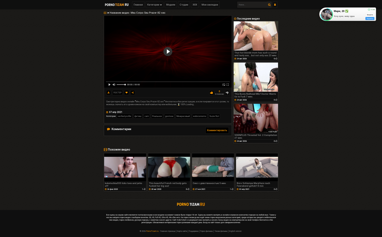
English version (235, 231)
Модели (170, 4)
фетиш (137, 116)
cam (147, 116)
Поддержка (193, 231)
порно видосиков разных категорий (225, 217)
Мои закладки (210, 4)
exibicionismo (199, 116)
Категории (153, 4)
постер (117, 92)
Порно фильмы (206, 231)
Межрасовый (183, 116)
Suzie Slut (214, 116)
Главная (138, 4)
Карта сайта (182, 231)
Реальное (157, 116)
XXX (195, 4)
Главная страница (167, 231)
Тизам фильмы (220, 231)
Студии (184, 4)
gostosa (169, 116)
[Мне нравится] (211, 92)
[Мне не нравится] (227, 92)
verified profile (124, 116)
